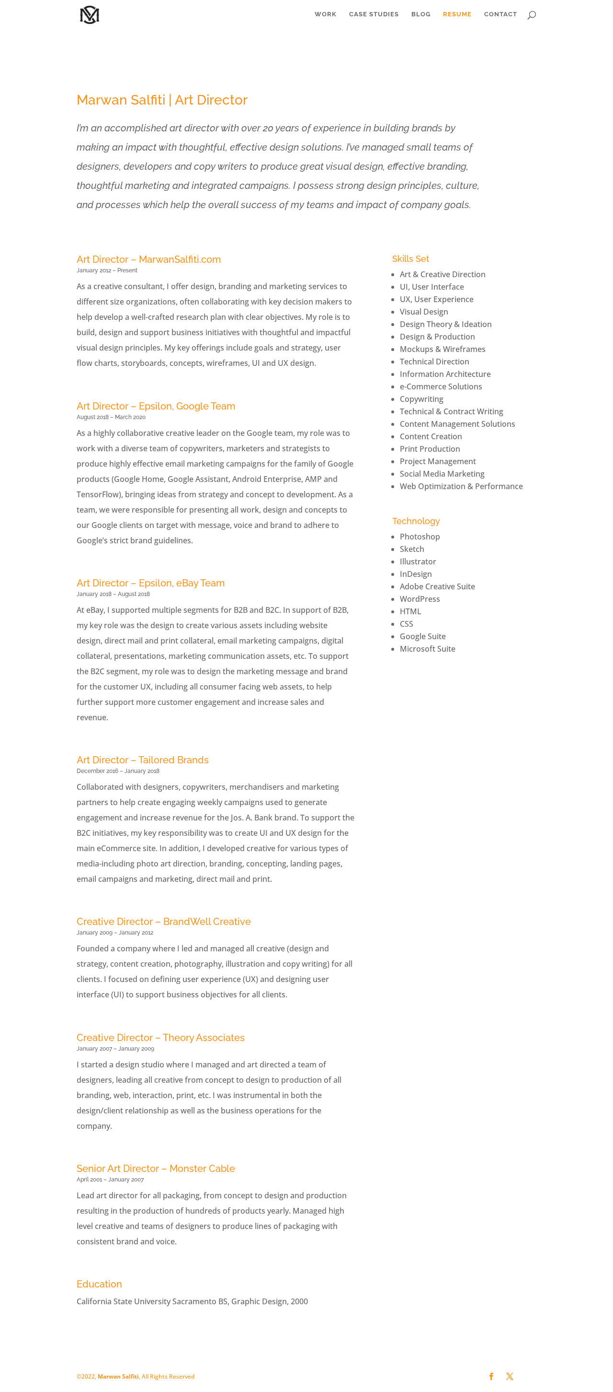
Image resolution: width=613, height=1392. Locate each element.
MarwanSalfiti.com (180, 259)
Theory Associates (204, 1037)
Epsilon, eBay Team (182, 583)
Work (326, 14)
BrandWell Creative (207, 921)
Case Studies (374, 14)
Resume (457, 14)
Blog (421, 14)
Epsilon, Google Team (187, 406)
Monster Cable (202, 1168)
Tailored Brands (173, 760)
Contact (500, 14)
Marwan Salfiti (118, 1376)
